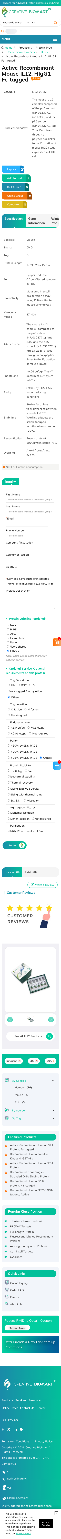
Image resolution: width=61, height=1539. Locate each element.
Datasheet (11, 1061)
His (12, 685)
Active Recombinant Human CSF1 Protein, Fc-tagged (31, 1144)
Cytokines (16, 1256)
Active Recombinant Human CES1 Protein (31, 1162)
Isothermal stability (22, 776)
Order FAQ (17, 1290)
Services (20, 1400)
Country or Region (17, 554)
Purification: (17, 825)
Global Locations (18, 1498)
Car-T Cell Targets (21, 1251)
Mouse (19, 1094)
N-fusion (32, 709)
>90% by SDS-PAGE (23, 751)
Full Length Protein (22, 1231)
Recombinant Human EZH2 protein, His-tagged (27, 1180)
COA (49, 1061)
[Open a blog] (21, 1429)
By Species (19, 1080)
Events (14, 1297)
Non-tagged (18, 715)
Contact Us (27, 1408)
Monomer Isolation (22, 812)
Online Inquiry (19, 1283)
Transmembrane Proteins (26, 1221)
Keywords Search (12, 22)
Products (7, 1400)
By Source (18, 1110)
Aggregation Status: (23, 807)
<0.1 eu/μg (37, 727)
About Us (16, 1304)
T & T (16, 770)
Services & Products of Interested (28, 578)
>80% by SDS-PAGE (23, 745)
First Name (13, 494)
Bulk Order (14, 187)
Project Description (18, 590)
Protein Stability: (21, 765)
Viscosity (32, 800)
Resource (34, 1400)
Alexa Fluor (16, 638)
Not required (40, 733)
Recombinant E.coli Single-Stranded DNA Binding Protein (29, 1171)
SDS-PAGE (17, 830)
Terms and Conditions (15, 1441)
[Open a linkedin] (15, 1429)
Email (10, 518)
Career (41, 1408)
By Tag (16, 1118)
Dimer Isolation (20, 818)
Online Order (15, 195)
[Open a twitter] (8, 1429)
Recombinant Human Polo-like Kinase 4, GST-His (29, 1153)
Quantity (11, 566)
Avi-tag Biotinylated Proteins (28, 1246)
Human (19, 1087)
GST (23, 685)
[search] (55, 22)
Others (45, 52)
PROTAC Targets (21, 1226)
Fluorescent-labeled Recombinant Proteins (31, 1239)
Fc (33, 685)
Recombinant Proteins (21, 52)
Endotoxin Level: (20, 722)
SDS (32, 1061)
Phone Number (15, 530)
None (13, 625)
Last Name (13, 506)
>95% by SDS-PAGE (23, 757)
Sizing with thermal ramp (26, 794)
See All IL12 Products (28, 1036)
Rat (17, 1102)
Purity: (14, 740)
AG (30, 770)
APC (12, 633)
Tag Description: (20, 680)
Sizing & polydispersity (24, 788)
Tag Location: (18, 704)
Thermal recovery (21, 782)
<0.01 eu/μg (18, 733)
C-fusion (16, 709)
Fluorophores (17, 646)
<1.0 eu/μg (17, 727)
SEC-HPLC (36, 830)
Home (8, 47)
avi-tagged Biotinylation (26, 691)
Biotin (13, 642)
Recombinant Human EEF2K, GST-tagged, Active (32, 1189)
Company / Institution (19, 542)
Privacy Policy (23, 1533)
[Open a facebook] (3, 1429)
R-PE (13, 629)
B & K (15, 800)
